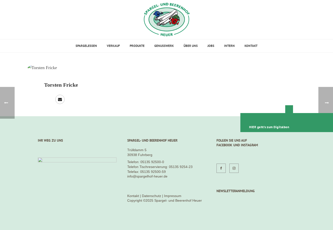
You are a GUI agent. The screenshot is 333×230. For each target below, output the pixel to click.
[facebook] (221, 168)
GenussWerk (164, 46)
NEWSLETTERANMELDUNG (235, 191)
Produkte (137, 46)
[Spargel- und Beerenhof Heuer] (166, 19)
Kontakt (251, 46)
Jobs (210, 46)
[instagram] (234, 168)
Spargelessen (86, 46)
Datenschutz (151, 196)
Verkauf (113, 46)
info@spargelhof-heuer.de (147, 176)
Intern (229, 46)
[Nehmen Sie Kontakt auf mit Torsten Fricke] (60, 99)
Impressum (172, 196)
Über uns (191, 46)
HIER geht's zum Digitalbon (269, 127)
